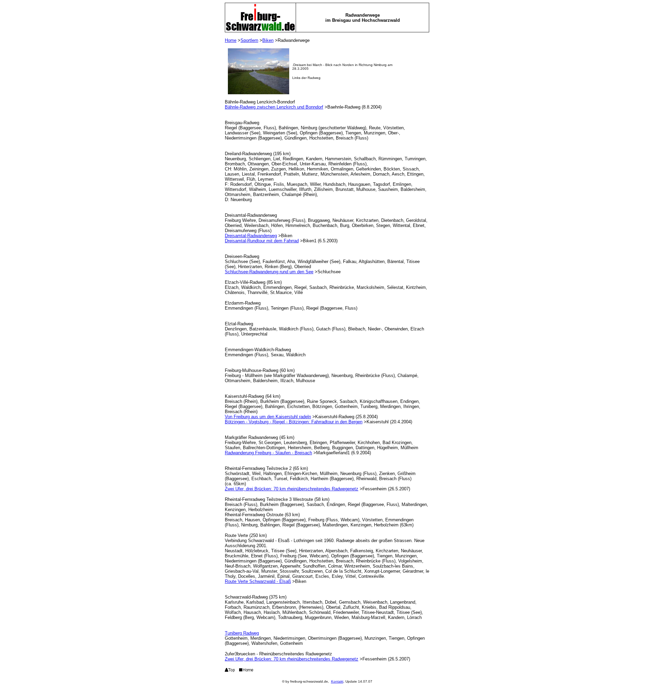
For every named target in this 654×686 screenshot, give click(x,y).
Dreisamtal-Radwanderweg (251, 235)
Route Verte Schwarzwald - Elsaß (258, 581)
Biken (268, 40)
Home (230, 40)
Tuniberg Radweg (242, 633)
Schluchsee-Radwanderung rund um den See (269, 271)
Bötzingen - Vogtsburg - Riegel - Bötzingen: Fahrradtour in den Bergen (293, 421)
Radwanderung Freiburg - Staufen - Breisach (268, 452)
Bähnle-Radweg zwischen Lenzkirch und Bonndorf (274, 107)
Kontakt (337, 681)
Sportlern (249, 40)
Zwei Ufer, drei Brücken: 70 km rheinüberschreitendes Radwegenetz (291, 488)
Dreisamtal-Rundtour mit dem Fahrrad (262, 240)
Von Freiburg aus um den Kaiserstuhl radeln (268, 416)
